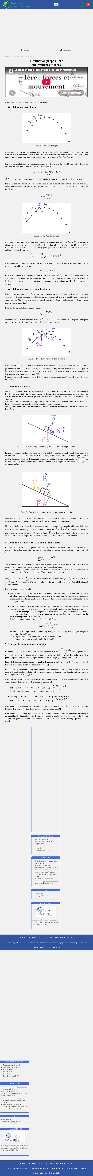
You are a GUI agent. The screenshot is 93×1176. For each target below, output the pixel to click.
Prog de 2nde (39, 848)
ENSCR (83, 943)
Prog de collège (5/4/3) (42, 850)
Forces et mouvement (25, 56)
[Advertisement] (46, 28)
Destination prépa (11, 56)
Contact (40, 937)
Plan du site (31, 937)
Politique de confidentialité (64, 937)
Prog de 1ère (39, 846)
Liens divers (39, 894)
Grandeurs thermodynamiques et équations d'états (45, 874)
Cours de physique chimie (20, 6)
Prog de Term (39, 844)
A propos (49, 937)
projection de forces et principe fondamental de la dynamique (46, 883)
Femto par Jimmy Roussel (43, 896)
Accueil (22, 937)
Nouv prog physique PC (43, 839)
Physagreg (17, 3)
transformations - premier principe (46, 868)
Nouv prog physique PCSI (44, 841)
